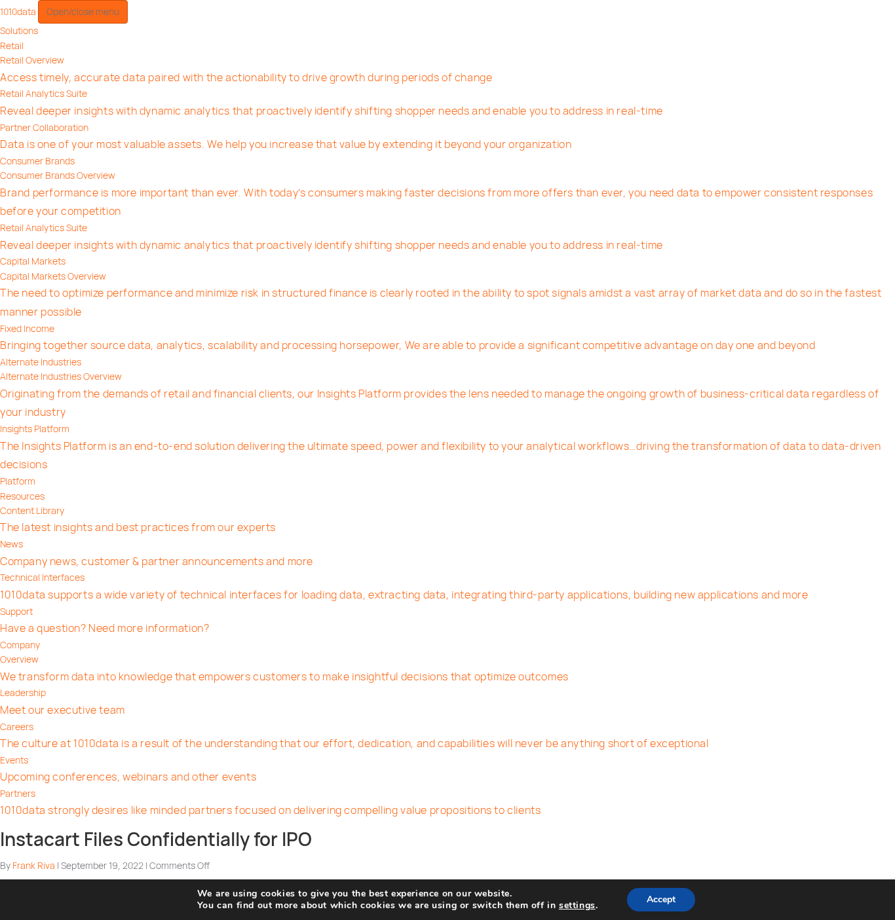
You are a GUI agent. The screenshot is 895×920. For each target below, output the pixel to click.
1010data (19, 11)
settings (577, 905)
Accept (661, 899)
